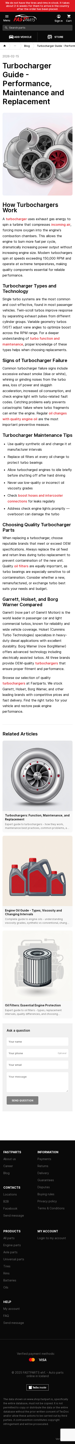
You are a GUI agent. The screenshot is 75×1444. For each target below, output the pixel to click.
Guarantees (46, 1180)
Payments (44, 1159)
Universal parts (13, 1259)
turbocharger (16, 219)
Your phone (16, 1053)
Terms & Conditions (51, 1208)
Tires (6, 1266)
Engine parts (12, 1245)
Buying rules (46, 1194)
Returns (43, 1166)
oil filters (21, 566)
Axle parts (10, 1252)
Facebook (10, 1208)
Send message (13, 1215)
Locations (10, 1194)
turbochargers (46, 663)
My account (11, 1308)
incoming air (60, 224)
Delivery (43, 1173)
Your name (15, 1041)
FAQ (6, 1315)
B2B (6, 1201)
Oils (5, 1287)
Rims (6, 1273)
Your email (15, 1064)
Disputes (44, 1187)
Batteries (9, 1280)
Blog (6, 1173)
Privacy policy (47, 1201)
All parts (9, 1238)
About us (9, 1159)
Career (8, 1166)
